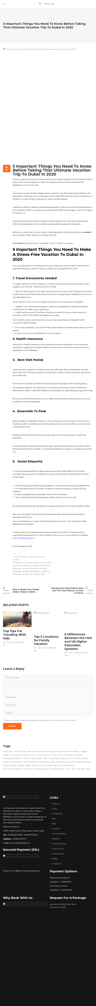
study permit (68, 765)
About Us (56, 804)
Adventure (7, 751)
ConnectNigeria (59, 834)
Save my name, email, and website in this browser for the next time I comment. (40, 720)
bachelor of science (51, 751)
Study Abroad (58, 854)
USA (68, 769)
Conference (57, 814)
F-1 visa (53, 755)
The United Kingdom (12, 769)
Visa (53, 819)
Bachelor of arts (34, 751)
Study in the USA (54, 765)
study (52, 762)
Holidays (24, 557)
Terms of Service (59, 844)
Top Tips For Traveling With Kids (14, 634)
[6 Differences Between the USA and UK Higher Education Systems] (79, 620)
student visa (44, 762)
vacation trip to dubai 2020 (33, 574)
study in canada (10, 765)
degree (26, 755)
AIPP (15, 751)
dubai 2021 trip (40, 562)
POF (71, 758)
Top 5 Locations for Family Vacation (46, 640)
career (6, 755)
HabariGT (56, 839)
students (33, 762)
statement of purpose (12, 762)
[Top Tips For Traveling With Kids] (17, 619)
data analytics (16, 755)
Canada (83, 751)
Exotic (17, 557)
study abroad (61, 762)
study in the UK (38, 765)
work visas (80, 769)
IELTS (60, 755)
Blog (54, 824)
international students (12, 758)
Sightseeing (34, 557)
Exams (55, 859)
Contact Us (57, 864)
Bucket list (65, 751)
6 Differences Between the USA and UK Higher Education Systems (78, 642)
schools (84, 758)
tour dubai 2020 (25, 568)
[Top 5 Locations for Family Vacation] (48, 622)
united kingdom (58, 769)
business (75, 751)
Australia (22, 751)
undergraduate (43, 769)
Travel (42, 557)
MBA (45, 758)
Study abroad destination (79, 762)
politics (77, 758)
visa (72, 769)
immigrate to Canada (73, 755)
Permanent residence (58, 758)
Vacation (16, 560)
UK (34, 769)
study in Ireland (24, 765)
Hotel (54, 809)
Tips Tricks (26, 769)
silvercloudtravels (17, 642)
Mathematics (36, 758)
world (88, 769)
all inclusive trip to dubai (23, 562)
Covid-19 (55, 829)
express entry (43, 755)
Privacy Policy (58, 849)
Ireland (26, 758)
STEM (25, 762)
